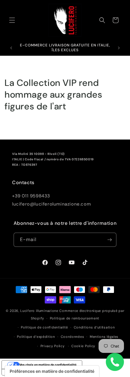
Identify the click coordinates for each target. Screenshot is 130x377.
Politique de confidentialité (44, 327)
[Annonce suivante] (118, 48)
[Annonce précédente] (11, 48)
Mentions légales (104, 337)
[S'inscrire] (109, 240)
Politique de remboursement (74, 318)
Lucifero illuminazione (39, 311)
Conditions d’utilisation (94, 327)
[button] (12, 20)
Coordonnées (72, 337)
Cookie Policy (83, 346)
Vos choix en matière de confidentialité (47, 364)
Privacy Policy (53, 346)
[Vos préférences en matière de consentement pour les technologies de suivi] (52, 371)
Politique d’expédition (36, 337)
